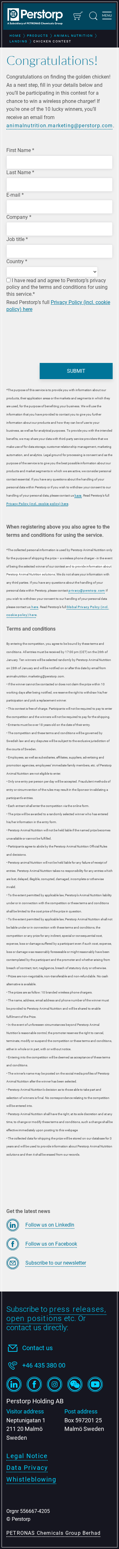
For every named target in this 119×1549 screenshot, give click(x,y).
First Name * (20, 150)
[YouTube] (95, 1384)
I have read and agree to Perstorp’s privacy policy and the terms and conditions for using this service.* (57, 287)
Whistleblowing (31, 1479)
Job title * (17, 239)
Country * (16, 261)
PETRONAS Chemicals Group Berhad (53, 1533)
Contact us (37, 1348)
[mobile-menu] (107, 16)
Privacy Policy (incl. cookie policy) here (37, 503)
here (78, 495)
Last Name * (20, 172)
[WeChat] (75, 1384)
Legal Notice (27, 1456)
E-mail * (15, 195)
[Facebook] (34, 1384)
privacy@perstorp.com (87, 590)
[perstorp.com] (38, 17)
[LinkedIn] (14, 1384)
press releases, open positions (56, 1314)
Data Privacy (27, 1467)
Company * (18, 217)
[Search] (93, 15)
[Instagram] (54, 1384)
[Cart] (78, 15)
